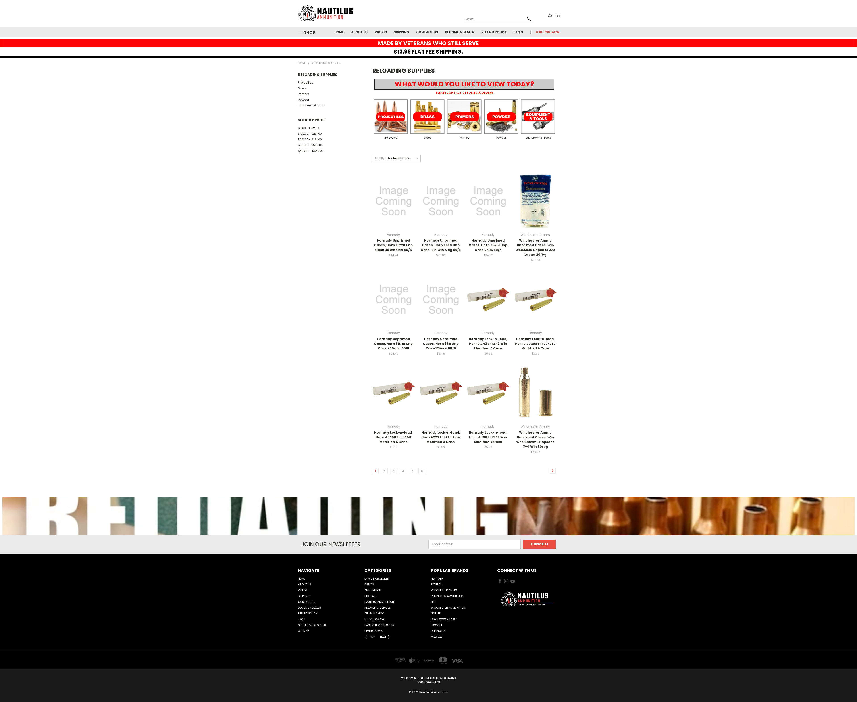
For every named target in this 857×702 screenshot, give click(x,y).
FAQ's (518, 32)
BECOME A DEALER (459, 32)
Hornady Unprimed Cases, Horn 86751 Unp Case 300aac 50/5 (393, 344)
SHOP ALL (370, 596)
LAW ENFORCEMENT (376, 579)
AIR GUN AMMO (374, 613)
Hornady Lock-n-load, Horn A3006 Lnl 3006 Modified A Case (393, 437)
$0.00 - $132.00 (308, 128)
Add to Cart (393, 209)
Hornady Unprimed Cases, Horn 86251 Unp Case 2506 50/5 (488, 245)
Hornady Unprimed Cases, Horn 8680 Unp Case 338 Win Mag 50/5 (441, 245)
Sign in (303, 625)
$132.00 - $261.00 (310, 134)
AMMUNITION (372, 590)
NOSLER (436, 613)
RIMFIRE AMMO (373, 631)
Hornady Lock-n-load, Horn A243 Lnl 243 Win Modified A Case (488, 344)
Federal (436, 584)
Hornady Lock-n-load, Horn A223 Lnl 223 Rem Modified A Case (440, 437)
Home (339, 32)
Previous (845, 688)
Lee (433, 602)
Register (320, 625)
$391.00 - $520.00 (310, 145)
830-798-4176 (547, 32)
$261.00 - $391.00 (310, 139)
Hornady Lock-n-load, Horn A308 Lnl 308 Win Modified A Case (488, 437)
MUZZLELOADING (374, 619)
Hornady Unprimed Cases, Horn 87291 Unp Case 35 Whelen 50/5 (393, 245)
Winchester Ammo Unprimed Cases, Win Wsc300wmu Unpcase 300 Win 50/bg (535, 439)
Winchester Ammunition (448, 608)
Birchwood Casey (444, 619)
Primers (303, 94)
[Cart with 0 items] (558, 14)
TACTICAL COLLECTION (379, 625)
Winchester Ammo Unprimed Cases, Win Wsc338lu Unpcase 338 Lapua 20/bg (535, 247)
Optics (369, 584)
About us (359, 32)
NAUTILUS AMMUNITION (379, 602)
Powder (303, 100)
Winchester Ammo (444, 590)
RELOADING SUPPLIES (377, 608)
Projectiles (305, 82)
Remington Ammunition (447, 596)
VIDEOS (381, 32)
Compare (392, 201)
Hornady (437, 579)
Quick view (393, 192)
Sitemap (303, 631)
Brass (302, 88)
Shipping (401, 32)
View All (436, 637)
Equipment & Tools (311, 105)
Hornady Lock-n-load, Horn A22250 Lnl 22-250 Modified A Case (535, 344)
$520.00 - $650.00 (311, 151)
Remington (438, 631)
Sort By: (380, 158)
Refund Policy (493, 32)
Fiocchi (436, 625)
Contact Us (427, 32)
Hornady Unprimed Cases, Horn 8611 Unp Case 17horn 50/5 (441, 344)
